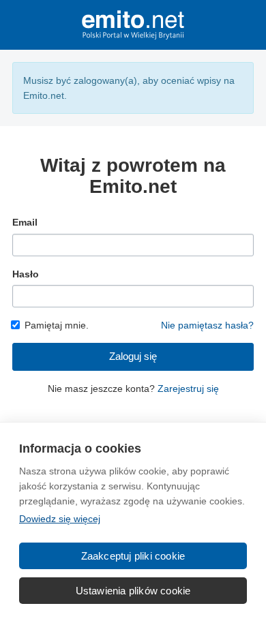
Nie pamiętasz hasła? (207, 325)
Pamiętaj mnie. (57, 325)
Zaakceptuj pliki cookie (133, 556)
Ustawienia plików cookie (133, 590)
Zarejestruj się (188, 388)
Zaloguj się (133, 356)
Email (25, 222)
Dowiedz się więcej (59, 518)
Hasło (25, 274)
